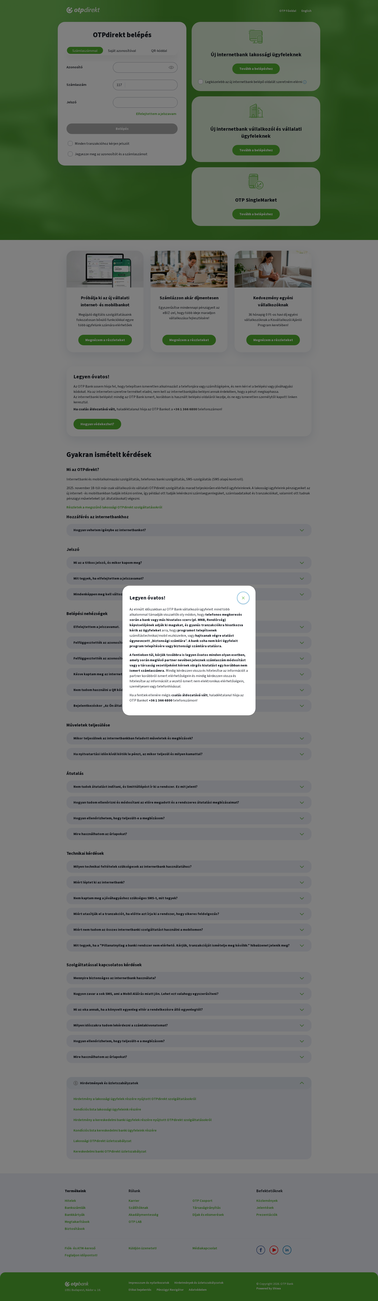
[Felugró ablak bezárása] (243, 598)
